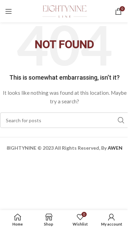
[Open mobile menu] (8, 11)
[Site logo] (64, 10)
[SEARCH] (121, 120)
